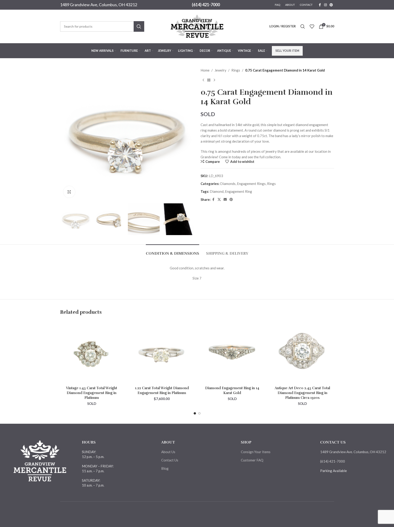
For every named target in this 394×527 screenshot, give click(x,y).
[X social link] (219, 199)
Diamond (217, 191)
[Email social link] (225, 199)
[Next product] (214, 80)
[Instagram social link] (325, 5)
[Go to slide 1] (195, 413)
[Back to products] (209, 80)
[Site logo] (197, 26)
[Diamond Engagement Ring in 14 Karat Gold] (232, 352)
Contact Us (169, 460)
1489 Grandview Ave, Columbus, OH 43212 (98, 4)
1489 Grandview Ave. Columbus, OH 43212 (353, 452)
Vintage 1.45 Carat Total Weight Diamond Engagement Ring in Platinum (91, 393)
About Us (168, 452)
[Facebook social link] (320, 5)
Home (205, 70)
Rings (235, 70)
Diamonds (228, 183)
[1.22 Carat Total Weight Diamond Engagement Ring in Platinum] (162, 352)
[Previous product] (203, 80)
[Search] (302, 26)
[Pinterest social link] (331, 5)
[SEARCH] (139, 26)
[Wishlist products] (311, 26)
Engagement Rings (251, 183)
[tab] (172, 251)
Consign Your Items (255, 452)
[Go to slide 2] (199, 413)
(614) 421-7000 (206, 4)
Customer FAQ (252, 460)
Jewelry (220, 70)
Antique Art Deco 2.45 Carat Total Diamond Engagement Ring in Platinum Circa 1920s (302, 393)
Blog (165, 468)
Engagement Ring (238, 191)
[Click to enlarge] (69, 192)
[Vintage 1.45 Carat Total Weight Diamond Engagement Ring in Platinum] (92, 352)
